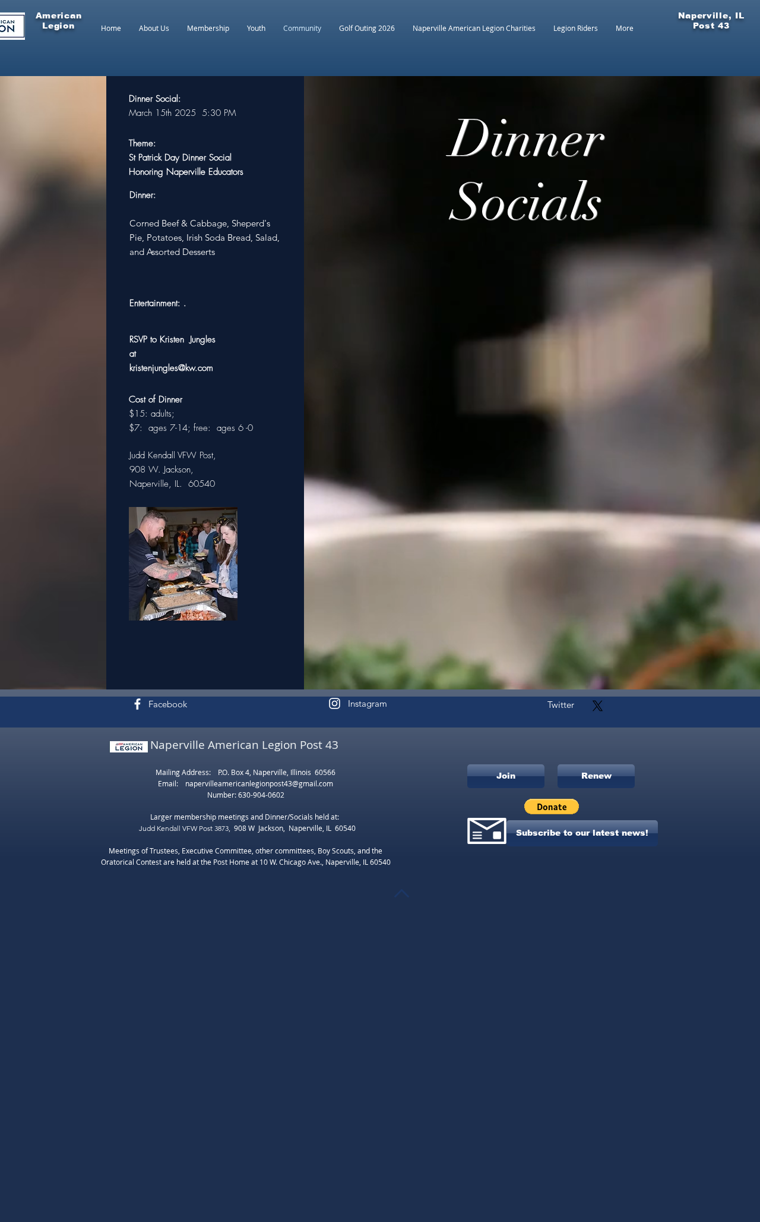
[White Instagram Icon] (334, 703)
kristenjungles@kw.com (171, 368)
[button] (551, 806)
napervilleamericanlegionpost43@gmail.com (259, 783)
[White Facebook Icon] (137, 704)
